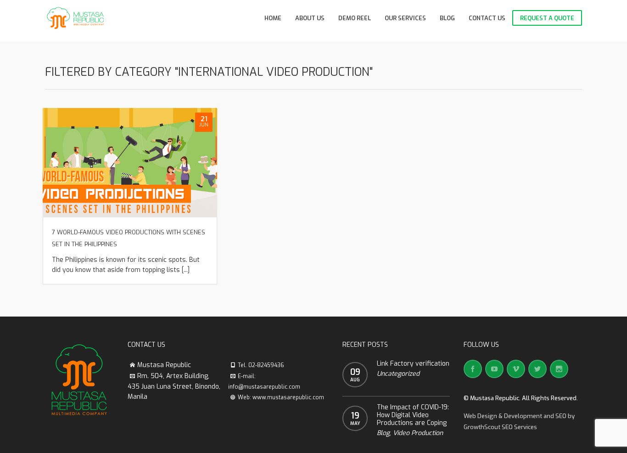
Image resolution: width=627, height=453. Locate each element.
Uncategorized (398, 373)
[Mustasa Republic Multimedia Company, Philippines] (76, 19)
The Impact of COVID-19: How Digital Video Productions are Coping (413, 415)
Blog (383, 433)
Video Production (418, 433)
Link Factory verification (413, 364)
